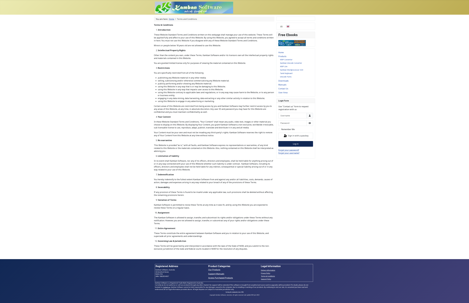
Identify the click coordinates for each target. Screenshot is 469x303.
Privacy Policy (265, 273)
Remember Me (288, 129)
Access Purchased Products (220, 277)
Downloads (283, 80)
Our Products (214, 269)
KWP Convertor (286, 59)
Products (282, 56)
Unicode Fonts (286, 77)
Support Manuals (216, 273)
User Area (283, 92)
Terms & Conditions (268, 276)
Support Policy (266, 279)
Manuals (282, 84)
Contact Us (283, 88)
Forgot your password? (288, 150)
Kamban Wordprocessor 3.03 (291, 70)
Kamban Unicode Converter (291, 63)
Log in (295, 144)
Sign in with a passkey (298, 135)
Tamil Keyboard (286, 73)
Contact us (166, 287)
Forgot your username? (288, 153)
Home (281, 52)
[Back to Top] (464, 298)
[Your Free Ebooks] (292, 42)
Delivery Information (268, 270)
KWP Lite (283, 66)
